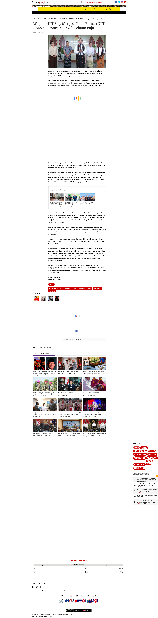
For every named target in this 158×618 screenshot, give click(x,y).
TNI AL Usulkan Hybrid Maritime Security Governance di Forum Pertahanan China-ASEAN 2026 (87, 205)
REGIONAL (139, 464)
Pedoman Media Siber (63, 614)
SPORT (149, 464)
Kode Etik (54, 614)
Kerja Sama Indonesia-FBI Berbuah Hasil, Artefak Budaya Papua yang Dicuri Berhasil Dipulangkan (45, 414)
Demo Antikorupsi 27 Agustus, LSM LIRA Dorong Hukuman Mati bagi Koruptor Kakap (50, 9)
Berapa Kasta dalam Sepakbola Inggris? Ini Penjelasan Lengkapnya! (147, 490)
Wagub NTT (52, 291)
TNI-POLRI (139, 468)
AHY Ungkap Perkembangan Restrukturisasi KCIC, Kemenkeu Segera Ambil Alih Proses (69, 394)
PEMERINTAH (88, 288)
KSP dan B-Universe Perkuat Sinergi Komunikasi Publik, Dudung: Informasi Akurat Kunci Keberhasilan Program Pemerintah (68, 373)
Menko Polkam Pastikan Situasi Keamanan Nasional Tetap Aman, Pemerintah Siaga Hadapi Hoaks (94, 435)
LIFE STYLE (151, 451)
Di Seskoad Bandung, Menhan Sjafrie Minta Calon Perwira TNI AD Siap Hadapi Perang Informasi (56, 205)
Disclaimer (48, 614)
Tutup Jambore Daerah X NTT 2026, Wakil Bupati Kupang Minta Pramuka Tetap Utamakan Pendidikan (69, 414)
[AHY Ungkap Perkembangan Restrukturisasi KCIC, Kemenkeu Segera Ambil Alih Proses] (70, 390)
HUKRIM (144, 448)
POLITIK (150, 461)
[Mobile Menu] (125, 6)
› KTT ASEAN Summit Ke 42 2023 (57, 19)
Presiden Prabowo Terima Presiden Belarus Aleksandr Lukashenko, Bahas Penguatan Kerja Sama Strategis (72, 205)
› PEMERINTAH (79, 19)
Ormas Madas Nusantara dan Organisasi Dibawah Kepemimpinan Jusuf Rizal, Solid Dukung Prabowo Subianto (45, 373)
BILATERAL (52, 288)
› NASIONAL (71, 19)
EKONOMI (136, 447)
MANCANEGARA (140, 454)
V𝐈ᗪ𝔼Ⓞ (72, 614)
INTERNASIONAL (140, 451)
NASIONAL (79, 288)
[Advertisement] (77, 98)
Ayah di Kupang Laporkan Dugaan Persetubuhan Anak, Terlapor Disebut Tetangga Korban (147, 479)
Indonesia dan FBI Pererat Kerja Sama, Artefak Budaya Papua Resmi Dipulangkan (94, 372)
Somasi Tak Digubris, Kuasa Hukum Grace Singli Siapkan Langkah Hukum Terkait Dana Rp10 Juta (108, 9)
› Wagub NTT (98, 19)
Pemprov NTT (97, 288)
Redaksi (42, 614)
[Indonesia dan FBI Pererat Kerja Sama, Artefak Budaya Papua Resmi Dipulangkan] (94, 369)
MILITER (152, 454)
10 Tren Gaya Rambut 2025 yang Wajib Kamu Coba (147, 495)
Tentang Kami (35, 614)
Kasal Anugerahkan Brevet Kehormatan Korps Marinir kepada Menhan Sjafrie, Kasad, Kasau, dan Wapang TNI (44, 394)
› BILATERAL (43, 19)
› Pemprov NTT (89, 19)
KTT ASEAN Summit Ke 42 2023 (65, 288)
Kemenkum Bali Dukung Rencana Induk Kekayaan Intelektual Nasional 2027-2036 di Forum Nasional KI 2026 (69, 435)
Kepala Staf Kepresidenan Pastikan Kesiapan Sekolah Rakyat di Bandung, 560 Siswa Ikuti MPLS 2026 (94, 394)
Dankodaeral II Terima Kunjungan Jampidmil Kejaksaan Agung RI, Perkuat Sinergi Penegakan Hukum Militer (44, 435)
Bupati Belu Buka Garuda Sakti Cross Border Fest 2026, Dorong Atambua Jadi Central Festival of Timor (94, 414)
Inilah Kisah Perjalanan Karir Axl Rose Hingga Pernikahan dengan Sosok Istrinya (147, 485)
